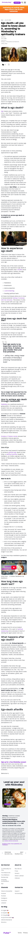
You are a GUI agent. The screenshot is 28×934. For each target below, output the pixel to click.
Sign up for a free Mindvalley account (13, 762)
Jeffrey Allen (4, 43)
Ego (2, 111)
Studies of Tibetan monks (9, 436)
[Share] (9, 64)
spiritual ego (12, 452)
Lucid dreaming (9, 291)
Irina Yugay (4, 38)
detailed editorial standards (11, 841)
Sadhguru (3, 41)
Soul (2, 20)
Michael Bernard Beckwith (12, 41)
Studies (19, 269)
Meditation (4, 404)
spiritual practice (11, 454)
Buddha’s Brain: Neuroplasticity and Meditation (12, 844)
